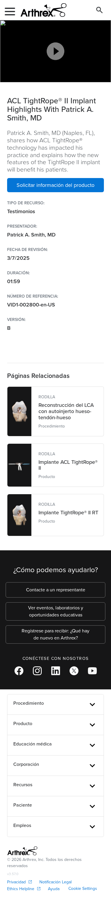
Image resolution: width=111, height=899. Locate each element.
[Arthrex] (41, 10)
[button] (55, 185)
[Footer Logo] (22, 850)
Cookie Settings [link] (82, 888)
